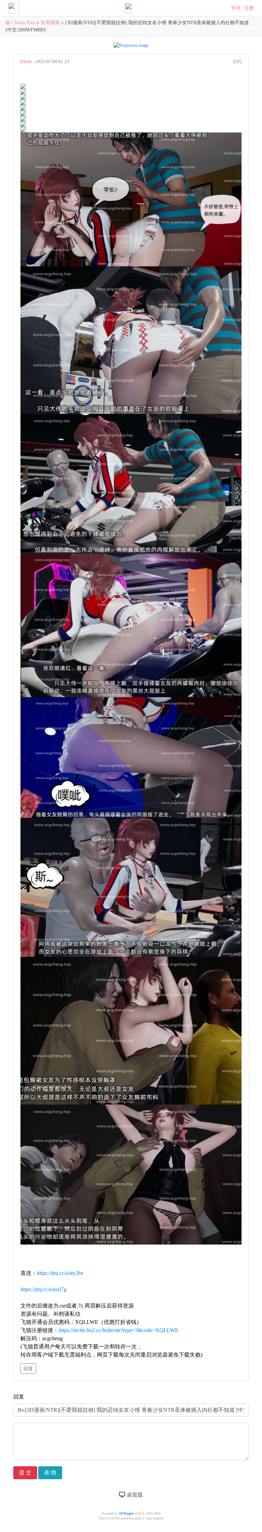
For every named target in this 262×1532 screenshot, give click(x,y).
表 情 (50, 1472)
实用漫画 (50, 22)
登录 (236, 8)
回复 (28, 1368)
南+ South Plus (21, 22)
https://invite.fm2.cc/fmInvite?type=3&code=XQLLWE (118, 1330)
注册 (249, 8)
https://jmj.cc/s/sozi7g (43, 1289)
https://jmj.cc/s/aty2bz (60, 1273)
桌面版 (134, 1495)
